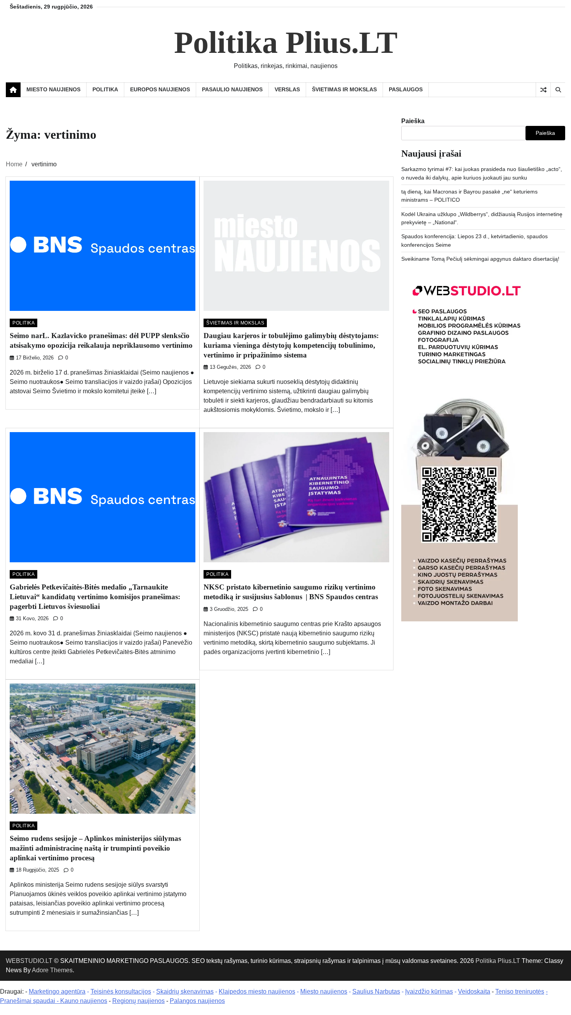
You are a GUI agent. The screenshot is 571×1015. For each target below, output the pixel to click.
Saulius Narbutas (376, 991)
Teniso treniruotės (519, 991)
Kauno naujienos (83, 1001)
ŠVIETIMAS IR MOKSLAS (344, 89)
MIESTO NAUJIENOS (53, 89)
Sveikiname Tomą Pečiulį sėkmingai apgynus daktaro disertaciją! (480, 259)
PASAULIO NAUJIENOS (232, 89)
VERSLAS (287, 89)
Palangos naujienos (197, 1001)
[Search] (557, 89)
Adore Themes (52, 970)
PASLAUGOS (406, 89)
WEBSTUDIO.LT (29, 960)
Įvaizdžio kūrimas (429, 991)
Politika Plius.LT (285, 42)
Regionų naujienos (138, 1001)
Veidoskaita (474, 991)
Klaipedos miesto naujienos (257, 991)
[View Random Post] (543, 89)
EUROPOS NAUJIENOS (160, 89)
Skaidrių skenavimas (185, 991)
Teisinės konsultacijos (121, 991)
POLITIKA (105, 89)
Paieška (413, 121)
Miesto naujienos (323, 991)
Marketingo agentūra (57, 991)
